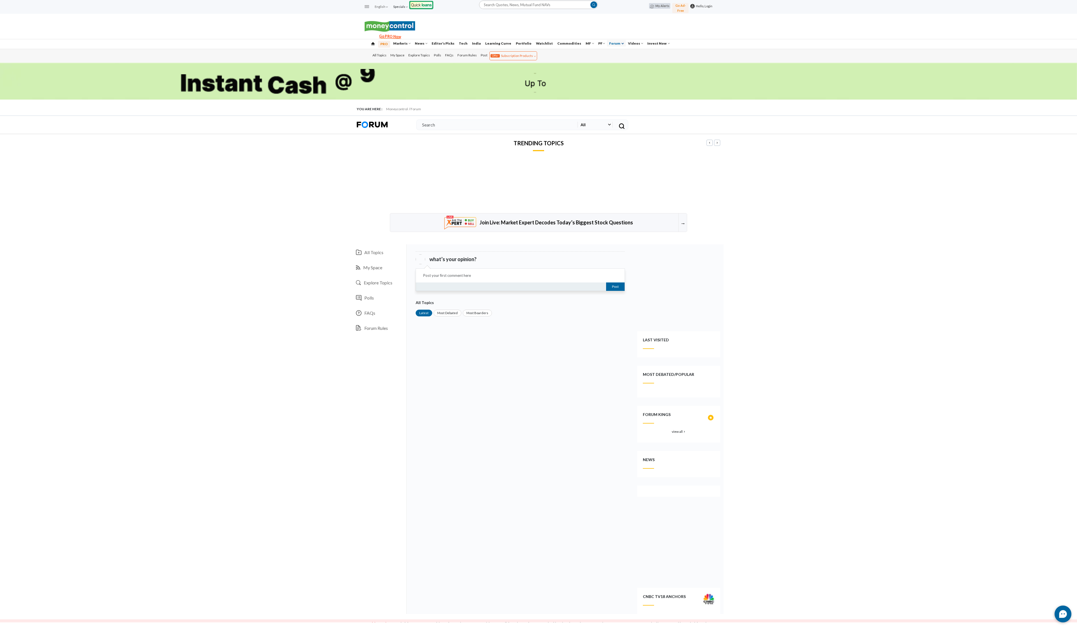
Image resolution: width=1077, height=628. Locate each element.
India (476, 43)
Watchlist (544, 43)
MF (589, 43)
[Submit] (593, 4)
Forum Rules (467, 55)
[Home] (373, 43)
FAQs (449, 55)
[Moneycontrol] (390, 25)
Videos (634, 43)
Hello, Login (703, 6)
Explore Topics (419, 55)
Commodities (569, 43)
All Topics (379, 55)
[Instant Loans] (421, 4)
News (420, 43)
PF (600, 43)
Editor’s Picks (443, 43)
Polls (437, 55)
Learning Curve (498, 43)
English (380, 6)
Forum (615, 43)
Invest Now (657, 43)
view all (679, 431)
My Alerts (662, 6)
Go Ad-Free (680, 8)
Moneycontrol (397, 109)
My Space (397, 55)
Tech (463, 43)
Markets (400, 43)
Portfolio (523, 43)
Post (484, 55)
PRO (384, 44)
